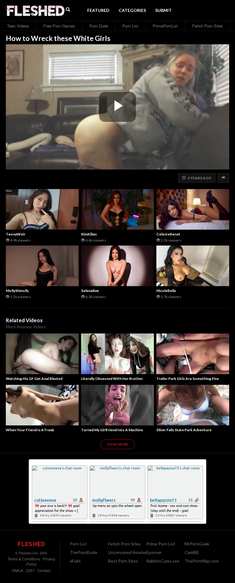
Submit (163, 10)
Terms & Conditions (24, 558)
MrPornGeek (197, 543)
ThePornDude (83, 552)
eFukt (75, 560)
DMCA (17, 570)
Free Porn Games (59, 26)
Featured (98, 10)
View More (118, 444)
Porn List (130, 26)
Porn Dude (98, 26)
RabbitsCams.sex (162, 560)
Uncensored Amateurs (129, 552)
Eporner (154, 552)
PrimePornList (165, 26)
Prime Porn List (160, 543)
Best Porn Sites (123, 560)
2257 (30, 570)
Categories (132, 10)
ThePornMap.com (202, 560)
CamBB (192, 552)
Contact (43, 570)
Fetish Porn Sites (207, 26)
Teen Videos (18, 26)
